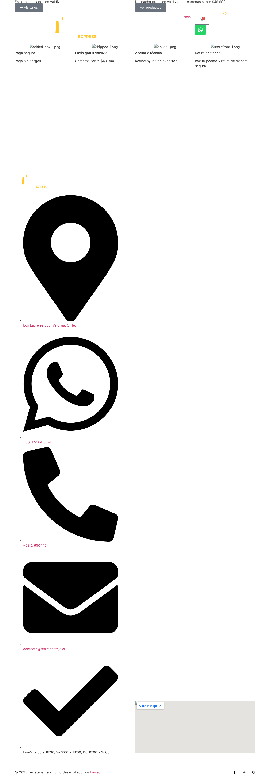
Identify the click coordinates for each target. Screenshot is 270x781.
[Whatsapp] (200, 30)
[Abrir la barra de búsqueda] (225, 14)
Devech (96, 772)
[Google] (253, 772)
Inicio (186, 17)
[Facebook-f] (234, 772)
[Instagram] (244, 772)
